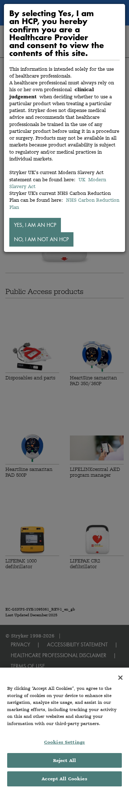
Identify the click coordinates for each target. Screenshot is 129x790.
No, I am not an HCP (41, 239)
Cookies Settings (64, 742)
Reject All (64, 760)
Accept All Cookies (64, 778)
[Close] (120, 678)
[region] (64, 729)
